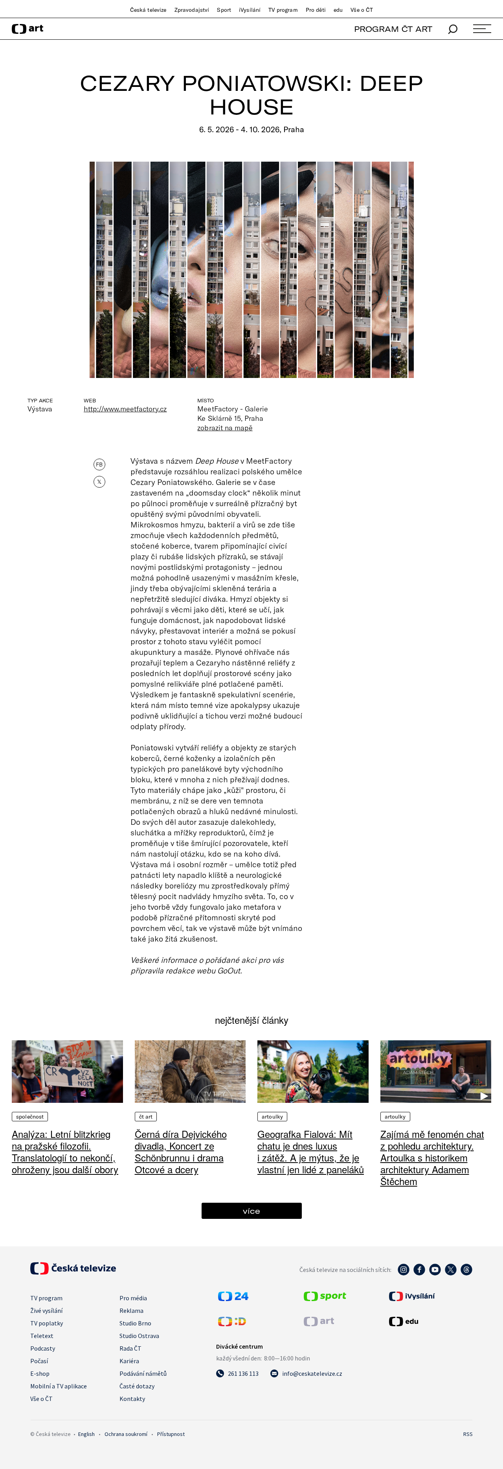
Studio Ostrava (139, 1336)
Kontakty (132, 1399)
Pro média (133, 1298)
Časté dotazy (136, 1386)
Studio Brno (135, 1323)
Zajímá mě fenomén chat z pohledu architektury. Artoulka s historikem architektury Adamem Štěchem (432, 1157)
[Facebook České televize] (419, 1273)
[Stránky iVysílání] (430, 1296)
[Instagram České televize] (403, 1273)
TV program (282, 9)
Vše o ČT (362, 9)
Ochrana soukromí (126, 1434)
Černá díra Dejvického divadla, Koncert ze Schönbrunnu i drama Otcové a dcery (181, 1151)
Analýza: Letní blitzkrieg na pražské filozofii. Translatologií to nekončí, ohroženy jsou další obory (65, 1151)
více (251, 1211)
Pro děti (316, 9)
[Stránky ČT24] (233, 1299)
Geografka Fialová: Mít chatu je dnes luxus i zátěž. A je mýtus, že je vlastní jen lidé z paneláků (310, 1151)
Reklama (131, 1310)
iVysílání (250, 9)
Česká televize (148, 9)
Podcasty (42, 1348)
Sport (224, 9)
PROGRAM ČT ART (393, 29)
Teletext (41, 1336)
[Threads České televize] (466, 1273)
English (86, 1434)
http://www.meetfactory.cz (125, 408)
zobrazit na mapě (224, 427)
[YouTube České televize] (435, 1273)
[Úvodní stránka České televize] (73, 1272)
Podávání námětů (143, 1373)
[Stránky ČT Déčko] (232, 1324)
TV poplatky (46, 1323)
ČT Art (146, 1116)
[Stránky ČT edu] (430, 1321)
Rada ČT (130, 1348)
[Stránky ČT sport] (325, 1299)
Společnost (30, 1116)
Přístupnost (171, 1434)
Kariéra (129, 1361)
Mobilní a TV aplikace (58, 1386)
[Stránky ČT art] (319, 1324)
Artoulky (272, 1116)
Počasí (39, 1361)
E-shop (40, 1373)
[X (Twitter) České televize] (450, 1273)
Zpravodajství (191, 9)
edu (338, 9)
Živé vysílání (46, 1310)
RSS (468, 1434)
